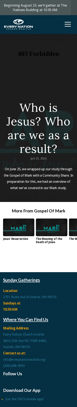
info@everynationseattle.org (24, 359)
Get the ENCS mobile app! (24, 399)
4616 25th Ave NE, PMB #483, (25, 341)
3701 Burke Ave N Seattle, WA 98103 (29, 297)
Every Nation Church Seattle (24, 334)
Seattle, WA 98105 (16, 347)
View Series (38, 258)
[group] (18, 231)
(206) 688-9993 (14, 366)
